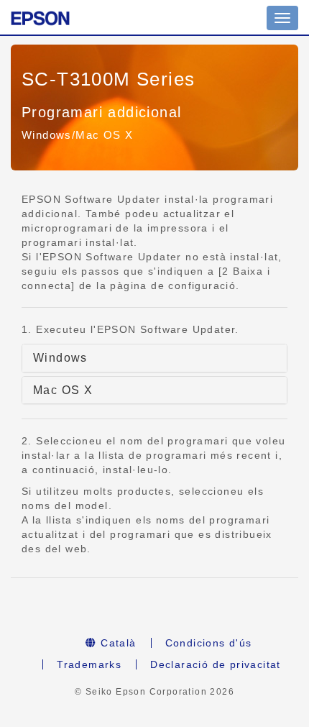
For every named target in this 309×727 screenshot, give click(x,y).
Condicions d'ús (208, 643)
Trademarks (89, 664)
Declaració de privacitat (215, 664)
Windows (60, 358)
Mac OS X (63, 390)
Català (117, 643)
